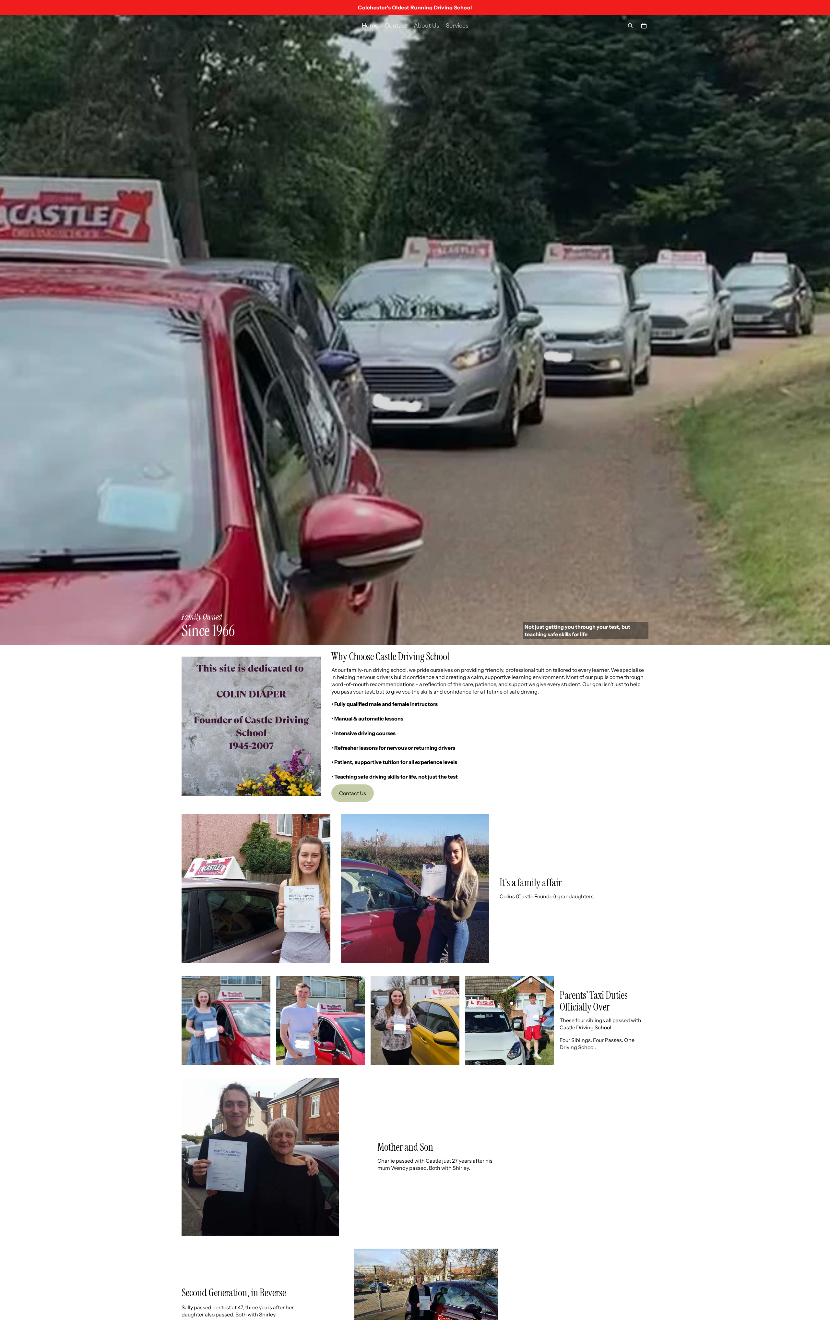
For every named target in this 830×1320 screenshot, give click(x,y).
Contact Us (352, 793)
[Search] (630, 25)
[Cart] (644, 25)
